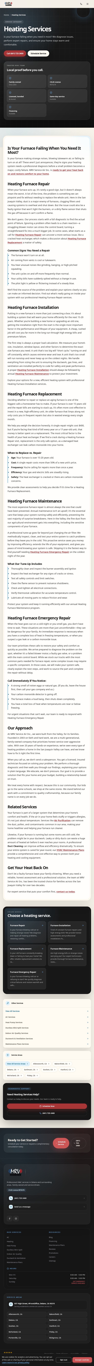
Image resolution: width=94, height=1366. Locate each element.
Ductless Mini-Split (14, 1250)
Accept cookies (82, 1360)
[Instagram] (16, 1218)
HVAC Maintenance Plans (70, 850)
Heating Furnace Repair (28, 234)
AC (8, 1237)
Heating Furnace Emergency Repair (49, 551)
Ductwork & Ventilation (16, 1258)
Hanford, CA (54, 1326)
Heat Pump (11, 1245)
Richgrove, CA (55, 1338)
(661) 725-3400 (48, 1113)
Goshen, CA (13, 1326)
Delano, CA (13, 1320)
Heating (10, 1241)
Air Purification (62, 820)
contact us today (65, 891)
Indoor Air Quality (14, 1254)
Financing (53, 1241)
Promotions (53, 1253)
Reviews (52, 1249)
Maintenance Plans (15, 1262)
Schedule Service (61, 1143)
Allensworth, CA (15, 1314)
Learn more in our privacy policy (15, 1362)
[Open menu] (87, 4)
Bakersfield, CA (55, 1314)
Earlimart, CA (54, 1320)
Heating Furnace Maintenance (32, 373)
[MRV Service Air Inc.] (9, 4)
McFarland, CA (15, 1332)
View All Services (13, 1011)
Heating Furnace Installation (33, 369)
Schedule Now (48, 1106)
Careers (52, 1257)
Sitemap (52, 1261)
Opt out (63, 1360)
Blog (51, 1237)
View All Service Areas (16, 1064)
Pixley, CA (53, 1332)
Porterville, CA (15, 1338)
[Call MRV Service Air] (81, 4)
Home (6, 15)
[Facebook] (9, 1218)
